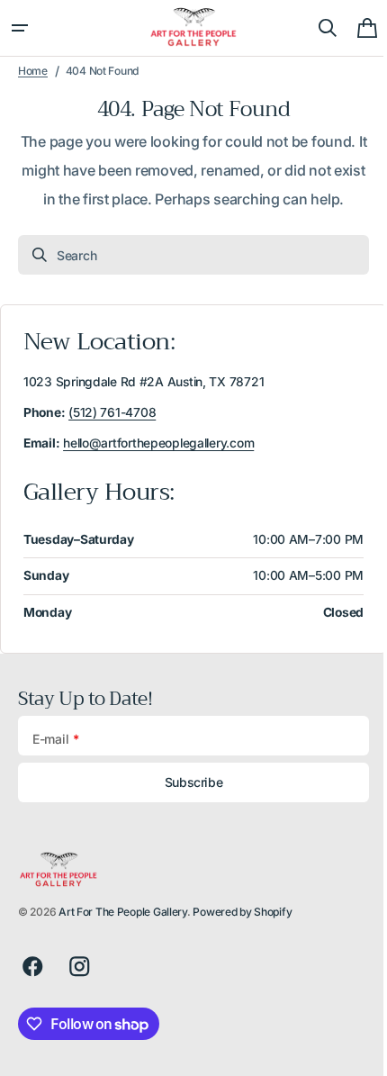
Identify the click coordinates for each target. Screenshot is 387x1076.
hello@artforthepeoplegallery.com (158, 443)
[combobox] (187, 255)
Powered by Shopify (242, 911)
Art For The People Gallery (122, 911)
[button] (20, 28)
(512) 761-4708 (112, 412)
